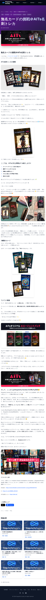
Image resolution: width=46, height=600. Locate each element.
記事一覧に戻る (6, 582)
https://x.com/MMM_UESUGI (10, 491)
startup (24, 14)
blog (11, 11)
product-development (17, 14)
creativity (29, 14)
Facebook (11, 505)
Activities (32, 2)
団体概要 (6, 589)
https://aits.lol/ (13, 494)
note (29, 589)
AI (11, 14)
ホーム (2, 11)
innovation (7, 14)
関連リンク (39, 589)
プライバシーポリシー (14, 589)
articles (6, 11)
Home (12, 2)
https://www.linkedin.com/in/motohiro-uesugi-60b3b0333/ (21, 487)
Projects (24, 2)
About (17, 2)
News (25, 589)
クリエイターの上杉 (12, 56)
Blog (21, 589)
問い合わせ (33, 589)
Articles (39, 2)
